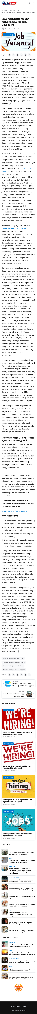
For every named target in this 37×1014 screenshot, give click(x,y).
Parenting (12, 975)
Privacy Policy (15, 1007)
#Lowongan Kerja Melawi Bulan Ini (13, 658)
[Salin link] (29, 55)
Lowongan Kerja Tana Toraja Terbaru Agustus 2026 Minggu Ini (17, 733)
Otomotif (12, 886)
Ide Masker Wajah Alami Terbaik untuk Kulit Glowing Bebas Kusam (22, 905)
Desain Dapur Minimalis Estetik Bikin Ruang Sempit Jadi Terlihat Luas (21, 881)
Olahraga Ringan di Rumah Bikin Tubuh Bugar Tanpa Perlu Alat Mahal (22, 897)
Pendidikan (12, 866)
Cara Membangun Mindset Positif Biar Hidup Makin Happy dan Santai (22, 945)
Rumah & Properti (14, 878)
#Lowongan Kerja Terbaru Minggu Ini (14, 670)
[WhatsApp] (17, 55)
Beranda (4, 10)
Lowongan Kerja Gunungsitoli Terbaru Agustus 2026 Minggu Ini (17, 801)
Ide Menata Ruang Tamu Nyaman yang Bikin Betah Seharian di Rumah (22, 962)
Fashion (11, 920)
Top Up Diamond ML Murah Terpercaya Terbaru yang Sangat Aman (22, 970)
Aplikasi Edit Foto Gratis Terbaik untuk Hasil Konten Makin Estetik (22, 861)
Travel (11, 850)
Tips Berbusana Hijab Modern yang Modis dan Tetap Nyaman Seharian (21, 923)
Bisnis (10, 928)
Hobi (10, 910)
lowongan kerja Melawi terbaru (14, 511)
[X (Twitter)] (13, 55)
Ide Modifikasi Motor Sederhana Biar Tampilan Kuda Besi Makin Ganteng (21, 889)
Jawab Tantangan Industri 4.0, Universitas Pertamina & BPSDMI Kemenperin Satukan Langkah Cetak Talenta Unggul (21, 871)
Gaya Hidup (12, 942)
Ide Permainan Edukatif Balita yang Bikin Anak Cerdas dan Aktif (21, 978)
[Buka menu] (33, 3)
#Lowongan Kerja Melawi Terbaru (13, 666)
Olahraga (12, 894)
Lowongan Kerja (14, 10)
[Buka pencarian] (29, 3)
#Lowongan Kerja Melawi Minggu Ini (14, 662)
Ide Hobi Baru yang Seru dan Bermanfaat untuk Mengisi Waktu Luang (20, 914)
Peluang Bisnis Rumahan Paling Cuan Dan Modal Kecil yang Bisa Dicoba (21, 931)
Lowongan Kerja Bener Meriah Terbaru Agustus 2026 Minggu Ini (17, 835)
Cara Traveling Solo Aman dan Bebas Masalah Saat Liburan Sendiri (21, 853)
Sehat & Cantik (13, 902)
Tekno (10, 858)
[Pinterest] (25, 55)
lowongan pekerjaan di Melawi (14, 228)
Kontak (24, 1007)
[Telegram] (21, 55)
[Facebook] (9, 55)
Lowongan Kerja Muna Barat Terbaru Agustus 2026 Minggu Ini (17, 767)
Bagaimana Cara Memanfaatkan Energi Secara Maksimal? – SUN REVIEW (22, 953)
